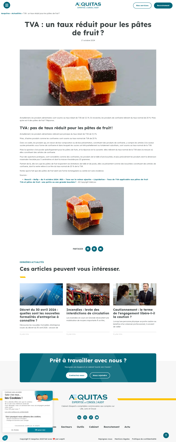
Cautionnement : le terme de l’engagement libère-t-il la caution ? (134, 313)
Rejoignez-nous (105, 439)
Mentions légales (122, 439)
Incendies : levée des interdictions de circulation (87, 311)
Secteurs (66, 426)
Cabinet (94, 426)
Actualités (16, 13)
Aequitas (5, 13)
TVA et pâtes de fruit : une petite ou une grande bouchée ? (48, 182)
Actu (127, 426)
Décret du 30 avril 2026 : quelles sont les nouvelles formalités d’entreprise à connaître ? (40, 315)
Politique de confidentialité (144, 439)
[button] (88, 249)
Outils (80, 426)
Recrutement (111, 426)
